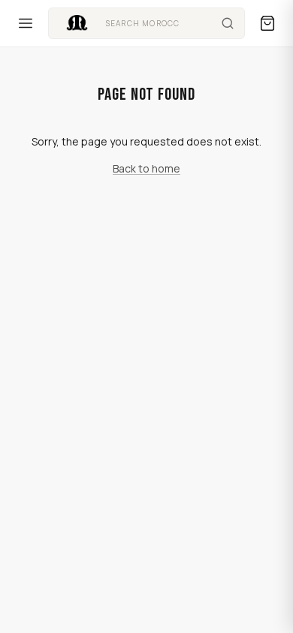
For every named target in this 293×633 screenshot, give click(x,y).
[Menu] (26, 23)
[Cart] (267, 23)
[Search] (228, 23)
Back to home (146, 168)
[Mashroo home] (77, 23)
